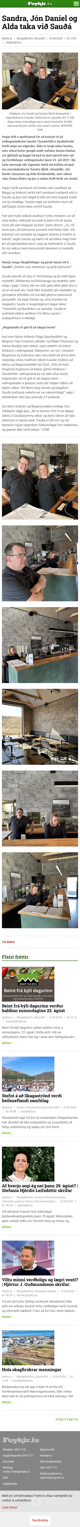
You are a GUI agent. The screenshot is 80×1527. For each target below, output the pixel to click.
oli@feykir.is (13, 42)
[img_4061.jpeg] (40, 563)
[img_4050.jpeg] (40, 890)
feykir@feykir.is (21, 1471)
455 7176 (20, 1449)
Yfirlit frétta (66, 1419)
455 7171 (28, 1455)
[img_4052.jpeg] (40, 645)
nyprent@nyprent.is (52, 1477)
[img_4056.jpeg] (40, 481)
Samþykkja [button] (40, 1520)
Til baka (8, 942)
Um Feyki (8, 1461)
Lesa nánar (9, 1507)
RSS (5, 1477)
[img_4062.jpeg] (40, 808)
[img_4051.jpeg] (40, 726)
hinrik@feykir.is (16, 1021)
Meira (6, 1043)
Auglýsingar (10, 1483)
